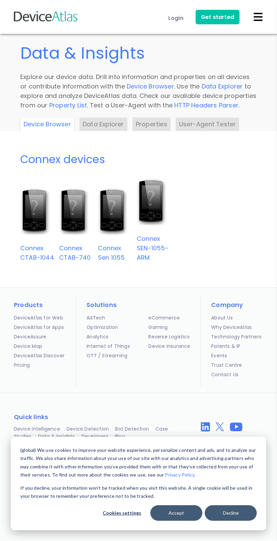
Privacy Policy (179, 475)
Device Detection (88, 429)
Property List (68, 105)
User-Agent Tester (207, 124)
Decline (231, 513)
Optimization (102, 327)
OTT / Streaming (106, 355)
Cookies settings (122, 513)
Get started (217, 17)
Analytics (97, 336)
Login (175, 18)
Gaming (158, 327)
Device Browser (150, 86)
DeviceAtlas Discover (39, 355)
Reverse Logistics (168, 336)
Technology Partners (236, 336)
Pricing (22, 365)
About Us (222, 317)
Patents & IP (225, 346)
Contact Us (224, 374)
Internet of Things (108, 346)
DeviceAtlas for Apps (39, 327)
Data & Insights (56, 436)
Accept (176, 513)
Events (219, 355)
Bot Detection (132, 429)
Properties (151, 124)
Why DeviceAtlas (231, 327)
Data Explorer (222, 86)
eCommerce (164, 317)
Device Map (28, 346)
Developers (94, 436)
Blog (120, 436)
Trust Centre (226, 365)
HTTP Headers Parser (206, 105)
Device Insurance (169, 346)
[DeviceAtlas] (46, 21)
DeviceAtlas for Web (38, 317)
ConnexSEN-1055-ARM (153, 248)
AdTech (95, 317)
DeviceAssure (30, 336)
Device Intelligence (37, 429)
